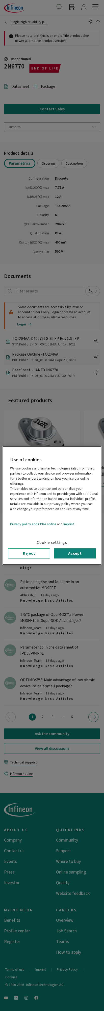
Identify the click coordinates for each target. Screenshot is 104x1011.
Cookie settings (52, 542)
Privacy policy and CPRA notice (33, 524)
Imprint (68, 524)
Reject (29, 553)
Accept (75, 553)
